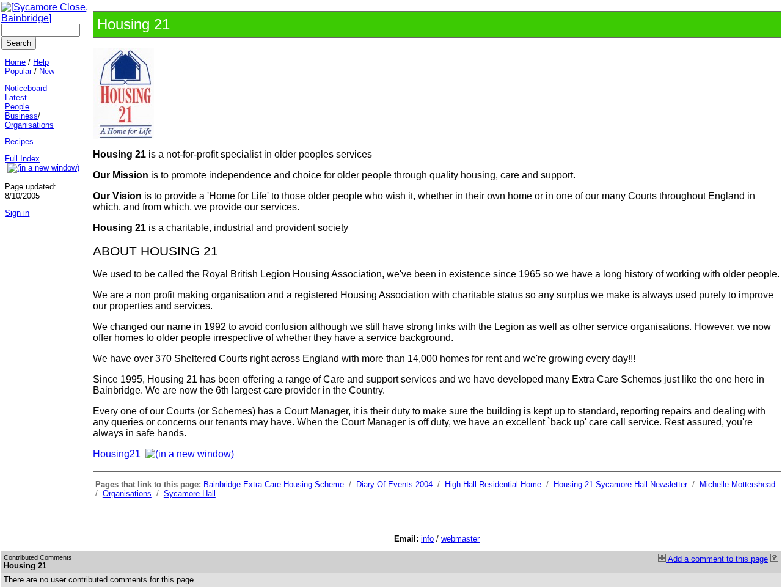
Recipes (19, 141)
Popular (18, 71)
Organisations (127, 493)
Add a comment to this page (717, 559)
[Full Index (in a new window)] (44, 167)
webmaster (460, 538)
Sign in (17, 213)
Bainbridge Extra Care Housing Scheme (273, 484)
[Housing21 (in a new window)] (191, 454)
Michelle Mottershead (737, 484)
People (17, 106)
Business (21, 115)
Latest (16, 97)
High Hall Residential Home (493, 484)
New (46, 71)
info (427, 538)
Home (15, 62)
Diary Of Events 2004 (394, 484)
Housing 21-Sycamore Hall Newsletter (620, 484)
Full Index (22, 158)
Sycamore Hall (190, 493)
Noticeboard (26, 88)
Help (41, 62)
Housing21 (117, 454)
